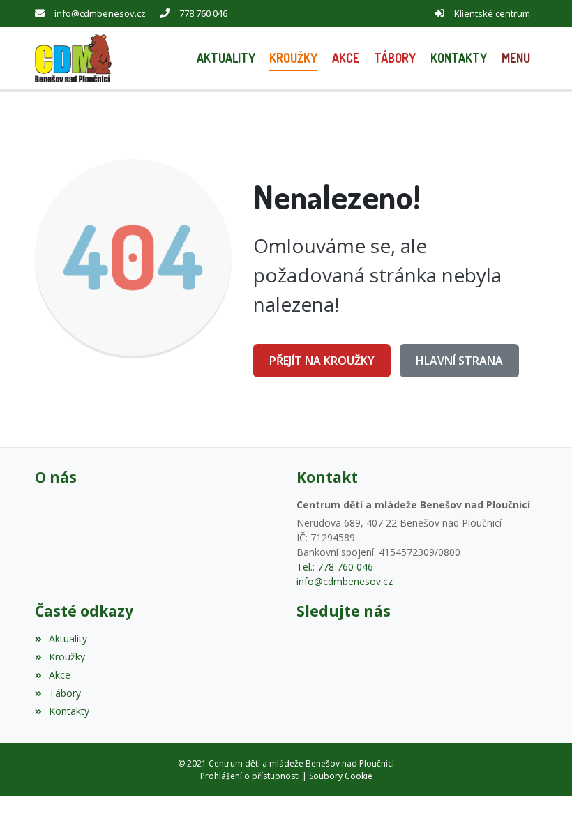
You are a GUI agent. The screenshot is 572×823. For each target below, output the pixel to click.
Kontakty (69, 711)
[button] (515, 58)
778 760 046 (203, 13)
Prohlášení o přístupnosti (250, 776)
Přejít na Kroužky (322, 360)
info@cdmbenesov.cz (100, 13)
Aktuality (68, 638)
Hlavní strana (459, 360)
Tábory (65, 693)
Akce (59, 674)
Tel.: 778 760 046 (334, 566)
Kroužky (67, 656)
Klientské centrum (492, 13)
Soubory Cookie (340, 776)
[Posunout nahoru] (540, 791)
